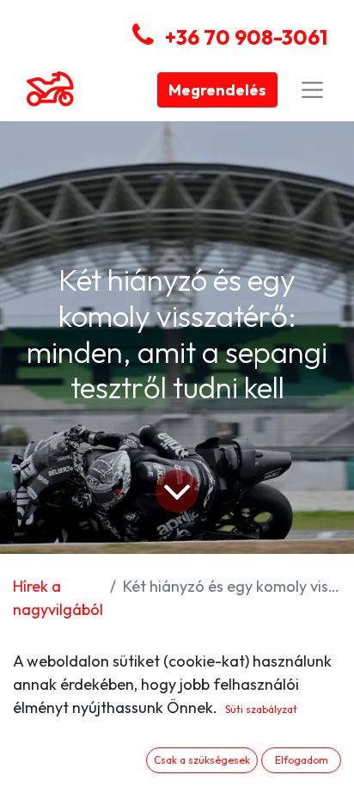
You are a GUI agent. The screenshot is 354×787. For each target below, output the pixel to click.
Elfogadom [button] (301, 759)
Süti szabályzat (261, 709)
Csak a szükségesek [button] (202, 759)
